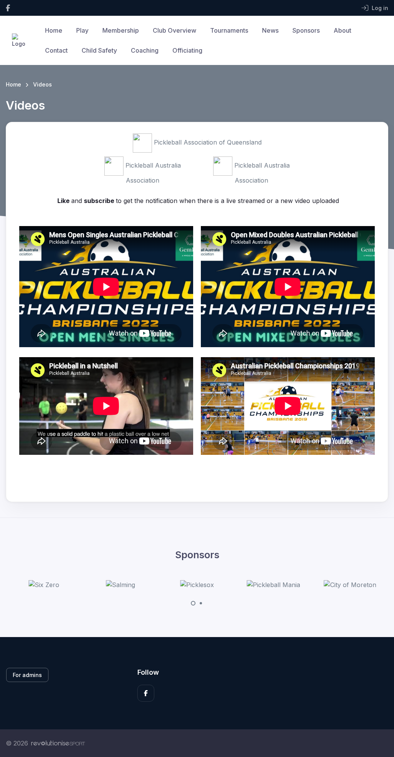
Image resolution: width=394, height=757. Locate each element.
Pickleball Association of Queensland (207, 142)
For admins (27, 675)
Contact (56, 50)
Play (82, 30)
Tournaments (229, 30)
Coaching (145, 50)
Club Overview (174, 30)
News (270, 30)
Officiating (187, 50)
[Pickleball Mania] (273, 585)
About (342, 30)
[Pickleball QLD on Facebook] (8, 8)
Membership (120, 30)
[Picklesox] (197, 585)
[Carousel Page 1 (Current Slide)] (193, 603)
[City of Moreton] (350, 585)
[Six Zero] (43, 585)
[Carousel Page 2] (201, 603)
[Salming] (120, 585)
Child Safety (99, 50)
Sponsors (306, 30)
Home (53, 30)
